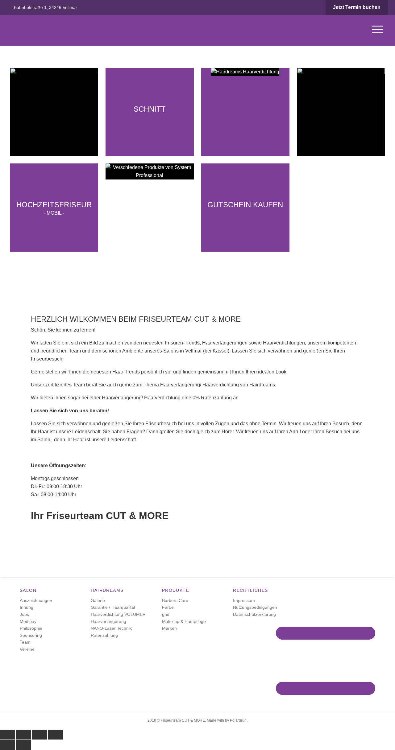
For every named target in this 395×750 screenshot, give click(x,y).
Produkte (175, 590)
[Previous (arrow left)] (7, 745)
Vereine (27, 649)
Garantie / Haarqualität (113, 607)
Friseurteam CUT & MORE (54, 30)
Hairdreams (107, 590)
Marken (169, 628)
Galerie (98, 600)
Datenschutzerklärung (254, 614)
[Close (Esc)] (7, 735)
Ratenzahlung (104, 635)
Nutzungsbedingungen (255, 607)
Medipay (28, 621)
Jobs (24, 614)
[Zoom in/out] (55, 735)
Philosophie (31, 628)
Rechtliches (250, 590)
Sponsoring (31, 635)
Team (25, 642)
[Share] (23, 735)
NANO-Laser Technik (111, 628)
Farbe (168, 607)
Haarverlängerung (108, 621)
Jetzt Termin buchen (356, 7)
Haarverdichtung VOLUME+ (118, 614)
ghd (165, 614)
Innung (26, 607)
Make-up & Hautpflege (184, 621)
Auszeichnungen (36, 600)
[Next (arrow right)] (23, 745)
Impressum (244, 600)
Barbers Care (175, 600)
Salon (28, 590)
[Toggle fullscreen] (39, 735)
